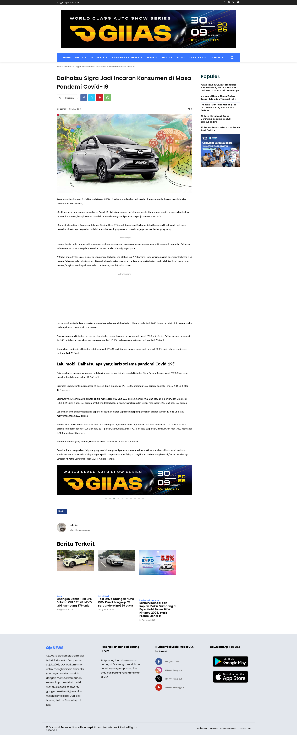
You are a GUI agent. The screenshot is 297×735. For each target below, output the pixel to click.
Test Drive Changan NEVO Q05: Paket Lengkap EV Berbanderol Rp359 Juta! (116, 602)
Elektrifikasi (103, 596)
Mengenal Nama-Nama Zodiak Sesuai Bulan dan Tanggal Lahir (218, 97)
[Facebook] (224, 2)
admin (62, 109)
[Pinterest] (99, 97)
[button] (232, 57)
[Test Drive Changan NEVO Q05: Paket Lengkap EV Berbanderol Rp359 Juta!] (116, 571)
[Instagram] (229, 2)
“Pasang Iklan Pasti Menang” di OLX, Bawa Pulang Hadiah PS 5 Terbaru (218, 107)
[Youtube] (238, 2)
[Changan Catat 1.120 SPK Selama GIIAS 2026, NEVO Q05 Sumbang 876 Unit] (75, 571)
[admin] (61, 527)
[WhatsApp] (107, 97)
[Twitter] (233, 2)
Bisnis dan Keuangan (149, 600)
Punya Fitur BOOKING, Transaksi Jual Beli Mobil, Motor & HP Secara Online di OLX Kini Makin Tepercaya (220, 87)
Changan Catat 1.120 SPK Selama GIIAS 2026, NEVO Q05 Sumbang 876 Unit (74, 602)
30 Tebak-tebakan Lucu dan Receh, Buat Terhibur (220, 129)
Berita (60, 66)
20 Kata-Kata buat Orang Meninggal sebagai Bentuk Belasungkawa (215, 119)
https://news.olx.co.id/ (80, 530)
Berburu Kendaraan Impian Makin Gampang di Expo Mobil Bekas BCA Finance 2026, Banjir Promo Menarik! (157, 609)
